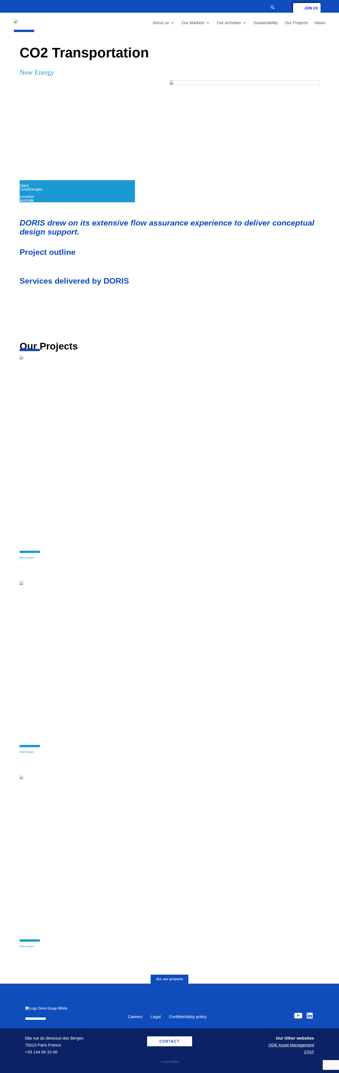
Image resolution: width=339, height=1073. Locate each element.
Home (24, 34)
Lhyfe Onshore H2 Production (62, 950)
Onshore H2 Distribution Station (65, 756)
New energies (27, 558)
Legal (156, 1016)
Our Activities (229, 23)
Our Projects (296, 23)
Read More (28, 572)
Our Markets (192, 23)
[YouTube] (298, 1015)
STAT (309, 1052)
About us (161, 23)
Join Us (311, 8)
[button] (275, 8)
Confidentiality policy (188, 1016)
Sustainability (265, 23)
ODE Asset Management (291, 1045)
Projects (40, 34)
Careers (135, 1016)
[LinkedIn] (310, 1016)
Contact (284, 7)
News (320, 23)
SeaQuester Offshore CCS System (67, 561)
